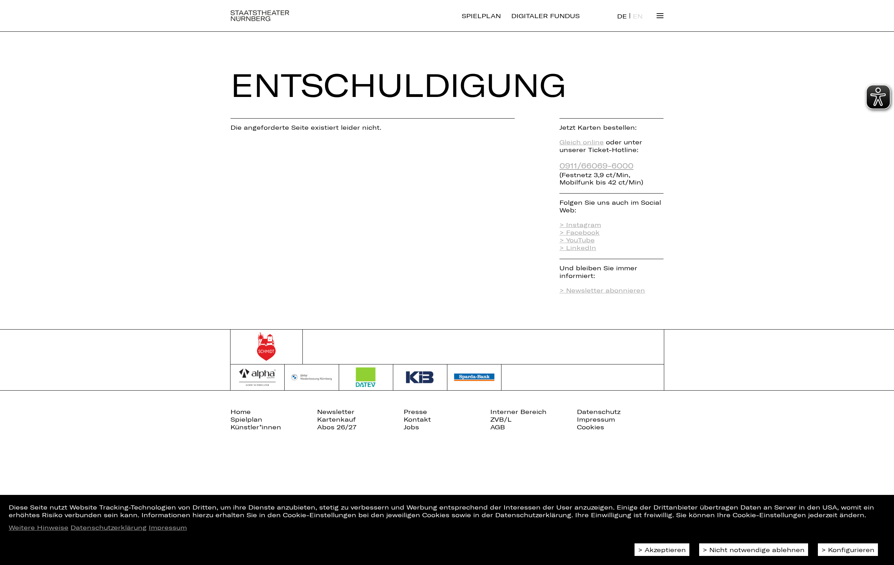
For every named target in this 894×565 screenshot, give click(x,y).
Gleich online (581, 142)
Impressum (168, 527)
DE (622, 16)
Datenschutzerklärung (109, 527)
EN (638, 16)
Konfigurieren (851, 549)
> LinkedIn (577, 247)
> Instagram (580, 224)
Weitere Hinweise (38, 527)
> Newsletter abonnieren (602, 290)
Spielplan (481, 16)
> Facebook (579, 232)
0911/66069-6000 (596, 165)
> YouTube (577, 240)
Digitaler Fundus (545, 16)
